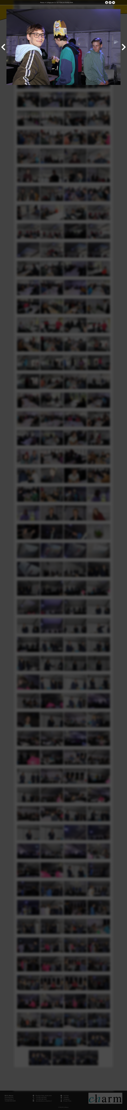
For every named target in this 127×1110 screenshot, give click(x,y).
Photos (42, 2)
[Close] (113, 2)
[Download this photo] (106, 2)
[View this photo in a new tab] (110, 2)
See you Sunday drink (66, 2)
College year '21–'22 (52, 2)
